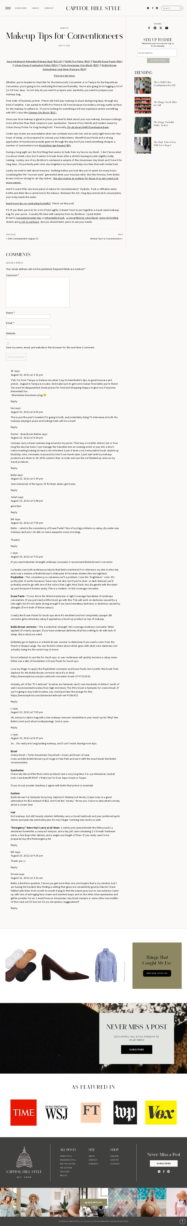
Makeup (64, 28)
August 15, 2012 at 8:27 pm (27, 738)
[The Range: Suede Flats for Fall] (142, 105)
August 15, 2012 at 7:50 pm (27, 522)
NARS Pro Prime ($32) (77, 61)
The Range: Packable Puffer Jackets (164, 124)
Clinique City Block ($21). (42, 112)
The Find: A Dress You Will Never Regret (165, 144)
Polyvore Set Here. (64, 75)
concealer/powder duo (28, 217)
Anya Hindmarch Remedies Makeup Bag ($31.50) (34, 61)
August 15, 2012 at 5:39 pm (27, 478)
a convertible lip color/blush (82, 217)
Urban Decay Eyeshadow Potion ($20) (36, 65)
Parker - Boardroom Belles (26, 433)
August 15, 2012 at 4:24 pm (27, 437)
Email (10, 323)
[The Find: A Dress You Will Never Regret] (142, 145)
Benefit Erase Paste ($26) (107, 61)
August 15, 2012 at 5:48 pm (27, 500)
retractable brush (54, 217)
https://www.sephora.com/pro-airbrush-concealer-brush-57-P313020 (50, 676)
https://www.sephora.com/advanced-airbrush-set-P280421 (44, 695)
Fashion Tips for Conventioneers (105, 238)
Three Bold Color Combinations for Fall (164, 84)
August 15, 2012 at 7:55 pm (27, 712)
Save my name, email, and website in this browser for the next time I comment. (50, 347)
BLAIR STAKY (122, 1221)
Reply (14, 401)
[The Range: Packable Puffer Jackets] (142, 125)
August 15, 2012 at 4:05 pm (27, 411)
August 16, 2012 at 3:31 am (27, 877)
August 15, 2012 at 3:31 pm (27, 374)
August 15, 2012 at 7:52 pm (27, 556)
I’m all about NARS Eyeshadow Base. (87, 127)
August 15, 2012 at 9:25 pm (27, 855)
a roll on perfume (29, 221)
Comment (12, 275)
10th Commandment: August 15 (23, 238)
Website (10, 333)
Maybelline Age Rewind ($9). (55, 145)
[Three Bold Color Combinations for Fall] (142, 85)
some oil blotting (108, 217)
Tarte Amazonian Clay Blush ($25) (79, 65)
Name (10, 312)
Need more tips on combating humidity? (28, 203)
